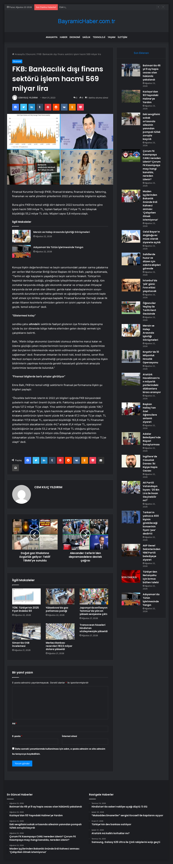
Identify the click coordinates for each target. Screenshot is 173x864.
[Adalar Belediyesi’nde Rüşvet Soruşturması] (131, 438)
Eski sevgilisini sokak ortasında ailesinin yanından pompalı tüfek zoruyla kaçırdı (100, 7)
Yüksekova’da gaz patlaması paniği (57, 609)
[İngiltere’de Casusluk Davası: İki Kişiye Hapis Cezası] (131, 461)
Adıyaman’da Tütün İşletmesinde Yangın (58, 247)
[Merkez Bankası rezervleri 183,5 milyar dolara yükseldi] (60, 631)
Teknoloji (99, 37)
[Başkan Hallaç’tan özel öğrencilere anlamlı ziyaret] (131, 408)
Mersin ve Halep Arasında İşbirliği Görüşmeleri (61, 232)
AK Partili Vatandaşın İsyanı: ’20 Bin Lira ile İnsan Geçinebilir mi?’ (151, 491)
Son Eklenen (141, 53)
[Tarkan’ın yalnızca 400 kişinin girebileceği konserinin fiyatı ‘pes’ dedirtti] (131, 517)
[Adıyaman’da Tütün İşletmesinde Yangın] (21, 251)
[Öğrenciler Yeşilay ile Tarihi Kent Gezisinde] (131, 307)
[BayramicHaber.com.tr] (86, 21)
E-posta (17, 736)
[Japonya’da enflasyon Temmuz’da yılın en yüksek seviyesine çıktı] (94, 596)
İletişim (122, 37)
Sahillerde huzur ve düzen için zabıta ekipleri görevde (152, 261)
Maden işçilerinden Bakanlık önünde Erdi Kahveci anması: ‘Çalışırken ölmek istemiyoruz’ (150, 205)
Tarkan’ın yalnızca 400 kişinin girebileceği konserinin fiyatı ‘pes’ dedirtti (151, 523)
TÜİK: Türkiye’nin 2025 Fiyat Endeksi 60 (25, 609)
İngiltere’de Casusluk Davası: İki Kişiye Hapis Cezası (150, 463)
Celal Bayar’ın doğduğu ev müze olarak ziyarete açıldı (151, 237)
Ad (14, 723)
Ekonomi (75, 37)
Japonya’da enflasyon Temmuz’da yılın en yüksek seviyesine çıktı (93, 611)
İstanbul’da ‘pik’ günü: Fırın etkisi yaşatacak (150, 286)
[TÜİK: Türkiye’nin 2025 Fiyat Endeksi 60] (26, 596)
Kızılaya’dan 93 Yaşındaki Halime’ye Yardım (150, 97)
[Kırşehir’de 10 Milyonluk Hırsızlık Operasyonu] (131, 356)
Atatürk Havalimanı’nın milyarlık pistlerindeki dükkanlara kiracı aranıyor (152, 383)
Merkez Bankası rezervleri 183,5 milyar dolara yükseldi (59, 646)
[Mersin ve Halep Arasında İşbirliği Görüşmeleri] (21, 236)
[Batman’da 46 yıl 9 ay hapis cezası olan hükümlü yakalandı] (131, 70)
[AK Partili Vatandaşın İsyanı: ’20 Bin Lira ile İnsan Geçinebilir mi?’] (131, 487)
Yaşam (111, 37)
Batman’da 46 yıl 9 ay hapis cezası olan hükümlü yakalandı (151, 72)
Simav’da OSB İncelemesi (20, 644)
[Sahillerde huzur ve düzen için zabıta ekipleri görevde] (131, 259)
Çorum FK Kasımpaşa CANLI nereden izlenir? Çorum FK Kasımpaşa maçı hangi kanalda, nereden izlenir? (152, 165)
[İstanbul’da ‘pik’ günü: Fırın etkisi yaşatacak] (131, 285)
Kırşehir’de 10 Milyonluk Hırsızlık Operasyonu (151, 357)
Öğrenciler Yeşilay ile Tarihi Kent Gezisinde (149, 308)
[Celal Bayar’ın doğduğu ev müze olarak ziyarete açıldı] (131, 236)
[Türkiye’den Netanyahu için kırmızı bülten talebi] (131, 576)
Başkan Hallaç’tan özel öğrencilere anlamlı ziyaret (150, 413)
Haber (63, 37)
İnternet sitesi (69, 736)
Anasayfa (51, 37)
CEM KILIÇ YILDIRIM (28, 97)
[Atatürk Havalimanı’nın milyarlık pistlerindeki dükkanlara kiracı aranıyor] (131, 379)
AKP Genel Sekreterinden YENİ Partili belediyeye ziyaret (151, 552)
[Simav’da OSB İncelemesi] (26, 631)
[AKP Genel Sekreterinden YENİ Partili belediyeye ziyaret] (131, 550)
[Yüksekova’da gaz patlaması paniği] (60, 596)
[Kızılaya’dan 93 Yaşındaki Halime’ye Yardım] (131, 96)
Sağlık (86, 37)
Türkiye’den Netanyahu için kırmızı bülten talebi (151, 577)
